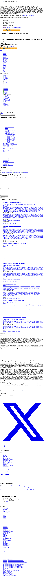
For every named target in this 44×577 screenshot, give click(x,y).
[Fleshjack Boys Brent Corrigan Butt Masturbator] (12, 226)
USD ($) (4, 54)
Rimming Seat (5, 543)
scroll (1, 503)
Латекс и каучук (6, 160)
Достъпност (5, 509)
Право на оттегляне (6, 461)
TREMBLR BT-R (6, 533)
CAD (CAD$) (5, 58)
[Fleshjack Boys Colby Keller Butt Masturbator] (12, 265)
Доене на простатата (7, 550)
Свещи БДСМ (5, 554)
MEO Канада (5, 527)
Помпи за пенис (6, 146)
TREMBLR (5, 542)
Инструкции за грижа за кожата (9, 563)
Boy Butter (5, 541)
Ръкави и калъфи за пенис (8, 145)
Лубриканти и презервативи (8, 143)
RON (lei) (4, 67)
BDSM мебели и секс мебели (8, 154)
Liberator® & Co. (8, 141)
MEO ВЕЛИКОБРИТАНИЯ (8, 521)
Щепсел (4, 539)
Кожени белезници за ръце (8, 546)
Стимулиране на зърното (7, 149)
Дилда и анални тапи (7, 119)
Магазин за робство (6, 150)
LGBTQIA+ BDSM (6, 511)
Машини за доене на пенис (10, 121)
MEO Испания (5, 519)
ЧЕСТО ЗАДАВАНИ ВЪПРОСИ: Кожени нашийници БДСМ (15, 562)
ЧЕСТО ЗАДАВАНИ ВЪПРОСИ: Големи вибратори (13, 567)
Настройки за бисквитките (8, 469)
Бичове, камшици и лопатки (8, 156)
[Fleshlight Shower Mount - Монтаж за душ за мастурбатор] (14, 319)
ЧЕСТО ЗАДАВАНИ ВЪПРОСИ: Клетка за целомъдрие (14, 564)
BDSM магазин (6, 456)
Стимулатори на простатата (10, 123)
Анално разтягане (6, 553)
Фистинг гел (5, 537)
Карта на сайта (6, 471)
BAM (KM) (5, 56)
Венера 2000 (5, 568)
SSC (3, 513)
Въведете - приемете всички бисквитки (21, 17)
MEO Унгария (5, 525)
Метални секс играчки (9, 132)
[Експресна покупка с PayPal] (11, 31)
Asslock (6, 128)
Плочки (4, 192)
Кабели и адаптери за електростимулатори (11, 570)
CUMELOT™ (5, 536)
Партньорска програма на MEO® (9, 575)
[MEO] (2, 113)
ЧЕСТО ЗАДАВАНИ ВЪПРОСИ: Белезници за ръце (13, 560)
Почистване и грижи (7, 572)
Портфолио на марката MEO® (9, 573)
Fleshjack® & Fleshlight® (10, 139)
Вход (1, 50)
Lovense (4, 555)
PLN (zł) (4, 66)
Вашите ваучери (6, 480)
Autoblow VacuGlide (6, 532)
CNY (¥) (4, 60)
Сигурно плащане (6, 460)
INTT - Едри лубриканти (7, 559)
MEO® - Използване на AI (8, 574)
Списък (4, 193)
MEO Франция (6, 517)
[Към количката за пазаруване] (0, 18)
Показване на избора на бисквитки (7, 17)
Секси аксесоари (6, 164)
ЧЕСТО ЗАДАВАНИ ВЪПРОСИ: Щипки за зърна (13, 566)
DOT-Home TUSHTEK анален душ (9, 556)
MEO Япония (5, 528)
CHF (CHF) (5, 59)
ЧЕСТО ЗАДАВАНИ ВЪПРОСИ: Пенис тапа (12, 565)
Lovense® (7, 122)
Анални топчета (8, 126)
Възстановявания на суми (8, 477)
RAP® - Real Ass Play (9, 133)
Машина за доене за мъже (8, 531)
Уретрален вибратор (7, 549)
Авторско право (6, 463)
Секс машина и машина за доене (9, 147)
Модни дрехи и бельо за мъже (8, 162)
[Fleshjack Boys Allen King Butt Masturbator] (11, 302)
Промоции (5, 107)
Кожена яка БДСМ (6, 544)
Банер (4, 457)
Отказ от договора (6, 109)
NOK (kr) (4, 65)
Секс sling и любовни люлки (10, 130)
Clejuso (4, 552)
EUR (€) (4, 53)
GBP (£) (4, 63)
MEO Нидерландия (6, 520)
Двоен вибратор (6, 545)
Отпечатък (5, 464)
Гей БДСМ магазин (6, 551)
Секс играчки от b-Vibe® (10, 137)
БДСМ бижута (5, 163)
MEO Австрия (5, 515)
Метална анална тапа (7, 540)
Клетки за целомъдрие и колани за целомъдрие (12, 152)
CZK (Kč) (5, 61)
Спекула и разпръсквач (9, 135)
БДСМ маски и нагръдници (8, 151)
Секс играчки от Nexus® (10, 140)
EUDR (4, 569)
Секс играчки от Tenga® (10, 138)
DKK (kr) (4, 62)
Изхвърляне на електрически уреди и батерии (12, 470)
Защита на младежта (7, 493)
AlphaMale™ (5, 535)
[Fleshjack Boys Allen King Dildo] (9, 284)
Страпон (6, 129)
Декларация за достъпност (8, 465)
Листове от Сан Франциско (8, 165)
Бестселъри (5, 106)
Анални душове (6, 153)
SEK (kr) (4, 69)
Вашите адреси (6, 478)
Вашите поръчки (6, 476)
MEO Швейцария (6, 516)
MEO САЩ (5, 526)
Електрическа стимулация (8, 155)
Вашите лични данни (7, 479)
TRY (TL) (4, 70)
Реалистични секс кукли (10, 134)
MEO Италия (5, 518)
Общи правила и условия (8, 459)
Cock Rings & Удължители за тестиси (10, 144)
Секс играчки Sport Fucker (10, 136)
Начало (4, 103)
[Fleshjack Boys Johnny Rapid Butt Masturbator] (12, 245)
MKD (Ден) (5, 64)
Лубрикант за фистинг (7, 538)
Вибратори (7, 131)
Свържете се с (3, 111)
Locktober (4, 529)
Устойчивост (5, 508)
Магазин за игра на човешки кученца (10, 159)
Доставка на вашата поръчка (8, 462)
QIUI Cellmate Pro (6, 547)
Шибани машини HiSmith (8, 148)
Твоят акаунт (4, 474)
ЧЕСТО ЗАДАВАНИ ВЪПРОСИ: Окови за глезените (13, 561)
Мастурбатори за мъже (9, 127)
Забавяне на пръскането (7, 514)
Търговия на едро (6, 108)
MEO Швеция (5, 522)
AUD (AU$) (5, 55)
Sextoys (4, 120)
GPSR (4, 510)
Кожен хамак (5, 161)
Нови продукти (6, 105)
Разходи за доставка (6, 467)
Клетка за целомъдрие (7, 548)
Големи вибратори (6, 530)
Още (1, 189)
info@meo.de (8, 501)
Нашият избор (5, 104)
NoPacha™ (5, 534)
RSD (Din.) (5, 68)
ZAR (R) (4, 71)
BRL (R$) (4, 57)
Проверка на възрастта (7, 571)
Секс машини (7, 142)
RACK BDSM (5, 512)
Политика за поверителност (28, 15)
